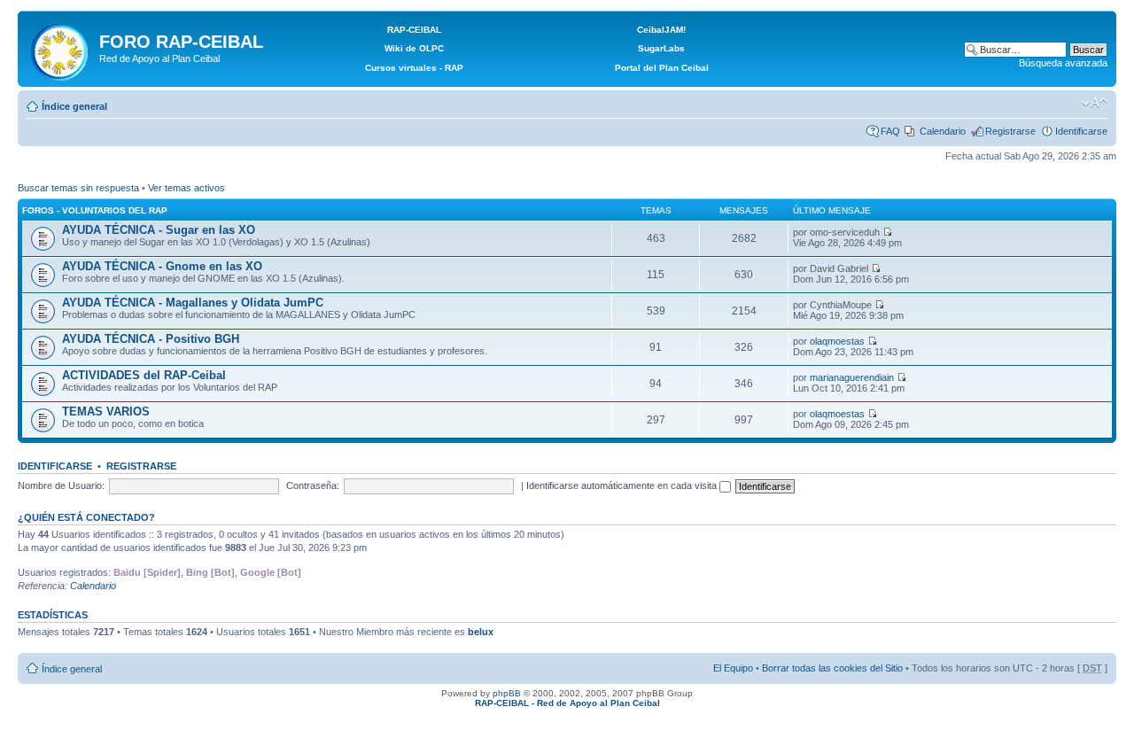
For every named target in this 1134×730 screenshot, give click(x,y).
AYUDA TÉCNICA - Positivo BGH (150, 339)
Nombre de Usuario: (61, 485)
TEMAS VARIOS (106, 411)
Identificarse (1081, 131)
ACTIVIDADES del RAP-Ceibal (144, 375)
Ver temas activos (186, 187)
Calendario (943, 131)
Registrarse (1010, 131)
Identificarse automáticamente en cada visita (622, 485)
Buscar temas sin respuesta (78, 187)
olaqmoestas (837, 341)
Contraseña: (312, 485)
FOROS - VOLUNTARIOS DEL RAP (94, 210)
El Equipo (733, 668)
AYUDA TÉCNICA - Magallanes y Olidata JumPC (192, 302)
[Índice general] (60, 48)
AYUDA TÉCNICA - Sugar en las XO (158, 230)
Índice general (74, 106)
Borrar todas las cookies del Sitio (832, 668)
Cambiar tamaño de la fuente (1094, 103)
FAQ (890, 131)
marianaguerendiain (852, 377)
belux (480, 631)
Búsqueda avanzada (1063, 63)
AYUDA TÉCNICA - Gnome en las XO (162, 266)
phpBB (507, 693)
